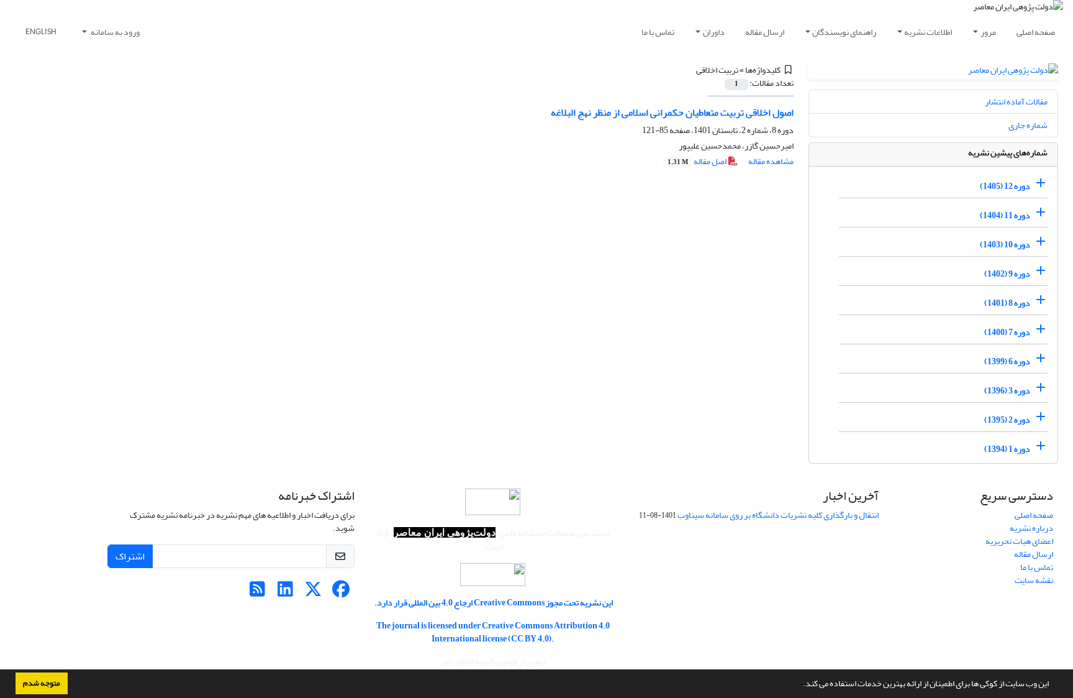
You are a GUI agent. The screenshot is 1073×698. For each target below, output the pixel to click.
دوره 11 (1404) (1005, 215)
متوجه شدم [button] (41, 683)
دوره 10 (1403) (1005, 244)
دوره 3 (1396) (1007, 390)
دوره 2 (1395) (1007, 419)
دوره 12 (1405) (1005, 186)
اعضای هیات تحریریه (1019, 541)
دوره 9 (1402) (1007, 273)
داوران (714, 32)
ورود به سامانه (114, 32)
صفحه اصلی (1035, 32)
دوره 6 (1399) (1007, 361)
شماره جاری (1028, 125)
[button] (800, 685)
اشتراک (130, 556)
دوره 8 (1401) (1007, 303)
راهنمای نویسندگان (844, 32)
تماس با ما (657, 32)
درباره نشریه (1031, 528)
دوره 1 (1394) (1007, 449)
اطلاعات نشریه (928, 32)
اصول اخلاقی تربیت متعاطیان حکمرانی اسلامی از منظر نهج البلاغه (672, 112)
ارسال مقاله (764, 32)
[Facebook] (341, 592)
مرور (988, 32)
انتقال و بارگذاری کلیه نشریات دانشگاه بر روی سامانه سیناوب (778, 515)
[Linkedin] (285, 592)
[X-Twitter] (313, 592)
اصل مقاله (698, 161)
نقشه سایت (1034, 580)
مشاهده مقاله (771, 161)
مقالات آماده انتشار (1016, 101)
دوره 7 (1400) (1007, 332)
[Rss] (257, 592)
